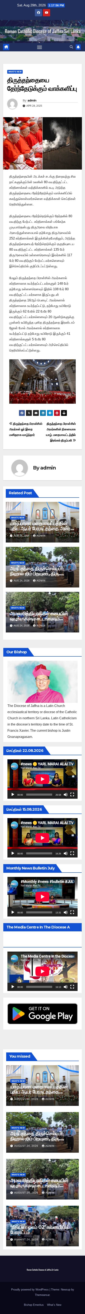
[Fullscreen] (72, 795)
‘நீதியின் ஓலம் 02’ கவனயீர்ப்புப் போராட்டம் (40, 1229)
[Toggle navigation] (39, 47)
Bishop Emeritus (34, 1304)
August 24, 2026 (26, 1145)
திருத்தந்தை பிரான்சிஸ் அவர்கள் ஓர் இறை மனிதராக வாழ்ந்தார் (25, 429)
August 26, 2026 (26, 1099)
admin (32, 100)
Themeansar (42, 1294)
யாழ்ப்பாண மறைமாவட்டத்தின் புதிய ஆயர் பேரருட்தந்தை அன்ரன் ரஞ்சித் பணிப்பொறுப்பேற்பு (42, 528)
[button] (71, 47)
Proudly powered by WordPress (30, 1289)
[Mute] (66, 795)
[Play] (13, 795)
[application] (42, 779)
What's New (14, 72)
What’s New (54, 1304)
